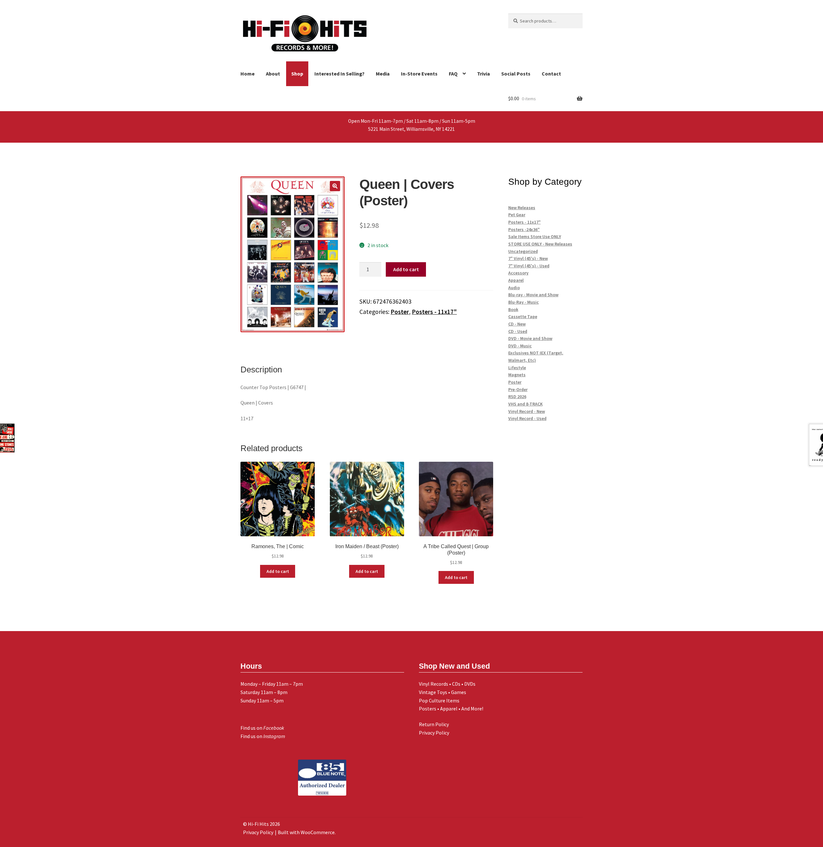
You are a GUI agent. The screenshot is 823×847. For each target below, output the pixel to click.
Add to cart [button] (278, 571)
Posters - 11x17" (434, 312)
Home (247, 73)
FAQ (453, 73)
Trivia (483, 73)
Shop (297, 73)
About (273, 73)
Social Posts (515, 73)
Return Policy (434, 724)
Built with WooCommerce (306, 832)
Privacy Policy (434, 732)
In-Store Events (419, 73)
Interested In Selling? (339, 73)
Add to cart (406, 269)
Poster (400, 312)
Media (383, 73)
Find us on (262, 728)
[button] (335, 186)
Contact (551, 73)
